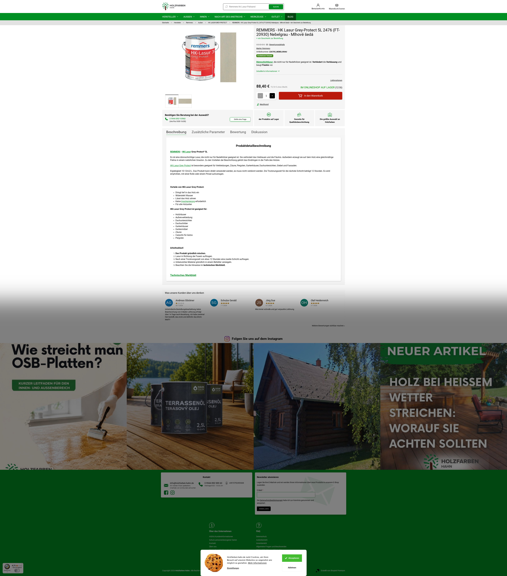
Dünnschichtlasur (264, 62)
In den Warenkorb (313, 95)
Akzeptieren (293, 558)
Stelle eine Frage (240, 119)
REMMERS (175, 151)
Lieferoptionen (336, 80)
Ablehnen (292, 567)
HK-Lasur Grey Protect (180, 165)
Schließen (274, 104)
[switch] (17, 570)
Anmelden (264, 509)
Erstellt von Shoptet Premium (333, 571)
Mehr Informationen (257, 563)
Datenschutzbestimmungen (271, 500)
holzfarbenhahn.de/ (172, 492)
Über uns (212, 547)
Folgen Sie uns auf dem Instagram (257, 339)
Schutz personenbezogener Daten (223, 540)
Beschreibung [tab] (176, 132)
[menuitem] (170, 16)
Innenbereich (261, 543)
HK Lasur (186, 151)
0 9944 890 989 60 (213, 483)
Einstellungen (233, 568)
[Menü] (21, 564)
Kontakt (212, 543)
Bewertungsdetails (277, 44)
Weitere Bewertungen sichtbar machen (328, 326)
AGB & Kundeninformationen (221, 536)
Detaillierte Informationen (266, 71)
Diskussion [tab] (259, 132)
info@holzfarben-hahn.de (182, 483)
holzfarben (166, 492)
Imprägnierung (188, 201)
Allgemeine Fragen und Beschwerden (271, 547)
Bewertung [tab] (238, 132)
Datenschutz (261, 536)
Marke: (263, 48)
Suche (276, 7)
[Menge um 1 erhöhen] (272, 95)
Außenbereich (261, 540)
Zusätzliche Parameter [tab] (208, 132)
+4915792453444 (236, 483)
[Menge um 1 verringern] (260, 95)
